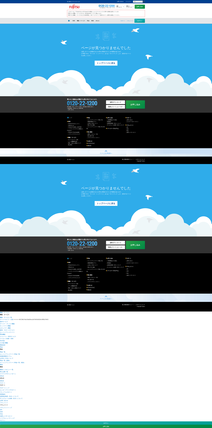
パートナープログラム (113, 128)
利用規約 (109, 121)
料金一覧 (2, 352)
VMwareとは (71, 125)
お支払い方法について (93, 123)
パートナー (128, 1)
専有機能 (2, 334)
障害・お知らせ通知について (74, 143)
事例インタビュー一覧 (93, 134)
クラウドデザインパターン (94, 137)
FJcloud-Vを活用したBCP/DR (74, 127)
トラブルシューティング (7, 418)
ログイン (139, 20)
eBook (97, 20)
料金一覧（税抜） (92, 125)
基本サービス (4, 321)
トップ (70, 117)
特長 (74, 20)
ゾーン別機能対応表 (72, 141)
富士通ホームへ (71, 159)
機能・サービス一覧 (6, 317)
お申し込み (110, 117)
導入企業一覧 (91, 135)
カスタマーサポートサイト (132, 121)
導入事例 (90, 132)
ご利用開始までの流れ (112, 119)
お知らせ (90, 141)
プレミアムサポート (6, 392)
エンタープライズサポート (8, 390)
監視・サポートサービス (7, 330)
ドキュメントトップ (6, 407)
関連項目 (2, 345)
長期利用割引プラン (92, 121)
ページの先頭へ (106, 153)
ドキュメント (130, 125)
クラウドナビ (91, 143)
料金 (88, 20)
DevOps (2, 340)
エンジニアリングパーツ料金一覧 (95, 119)
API (127, 127)
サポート (129, 117)
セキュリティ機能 (5, 328)
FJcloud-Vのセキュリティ (74, 123)
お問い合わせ (120, 1)
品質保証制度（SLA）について (114, 123)
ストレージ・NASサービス (8, 336)
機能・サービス (81, 20)
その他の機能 (4, 343)
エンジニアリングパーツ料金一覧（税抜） (12, 362)
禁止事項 (70, 144)
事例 (92, 20)
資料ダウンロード (115, 102)
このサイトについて (140, 159)
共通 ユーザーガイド (131, 132)
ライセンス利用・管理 (6, 338)
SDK (128, 129)
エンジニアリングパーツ (7, 332)
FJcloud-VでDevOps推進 (73, 132)
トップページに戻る (106, 63)
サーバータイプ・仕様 (73, 139)
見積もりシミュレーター (115, 107)
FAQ (127, 130)
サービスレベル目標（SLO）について (115, 125)
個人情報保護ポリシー (127, 159)
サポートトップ (4, 388)
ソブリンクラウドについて (74, 134)
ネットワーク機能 (5, 326)
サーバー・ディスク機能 (7, 323)
